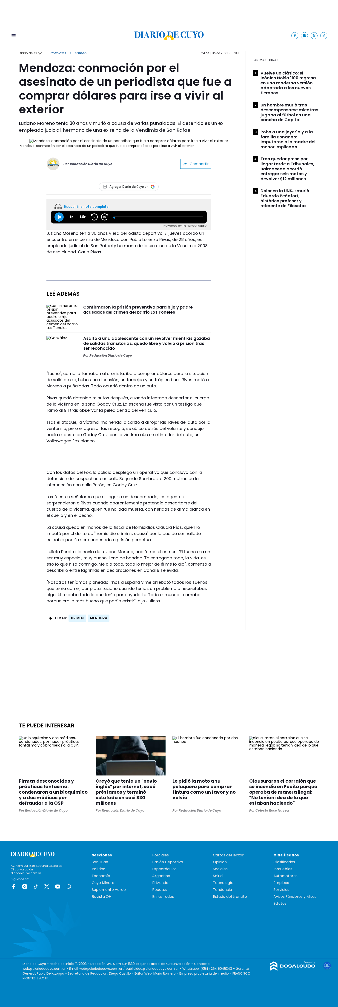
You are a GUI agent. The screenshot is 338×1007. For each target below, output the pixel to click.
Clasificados (284, 862)
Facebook (13, 886)
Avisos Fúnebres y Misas (294, 896)
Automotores (285, 875)
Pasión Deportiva (167, 862)
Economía (101, 875)
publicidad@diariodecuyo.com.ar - (154, 968)
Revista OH (101, 896)
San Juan (100, 862)
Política (98, 869)
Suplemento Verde (109, 889)
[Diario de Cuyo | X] (314, 35)
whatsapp (69, 886)
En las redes (163, 896)
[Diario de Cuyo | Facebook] (295, 35)
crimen (77, 618)
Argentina (161, 875)
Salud (218, 875)
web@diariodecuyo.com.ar (44, 968)
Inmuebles (282, 869)
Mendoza (98, 618)
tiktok (35, 886)
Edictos (279, 903)
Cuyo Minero (103, 882)
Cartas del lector (228, 855)
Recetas (159, 889)
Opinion (220, 862)
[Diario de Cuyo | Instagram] (304, 35)
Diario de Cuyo (30, 53)
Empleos (281, 882)
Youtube (57, 886)
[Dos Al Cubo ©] (292, 969)
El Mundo (160, 882)
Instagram (24, 886)
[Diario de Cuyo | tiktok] (324, 35)
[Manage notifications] (327, 965)
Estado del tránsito (230, 896)
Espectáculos (164, 869)
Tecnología (223, 882)
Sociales (220, 869)
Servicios (281, 889)
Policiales (58, 53)
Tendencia (222, 889)
